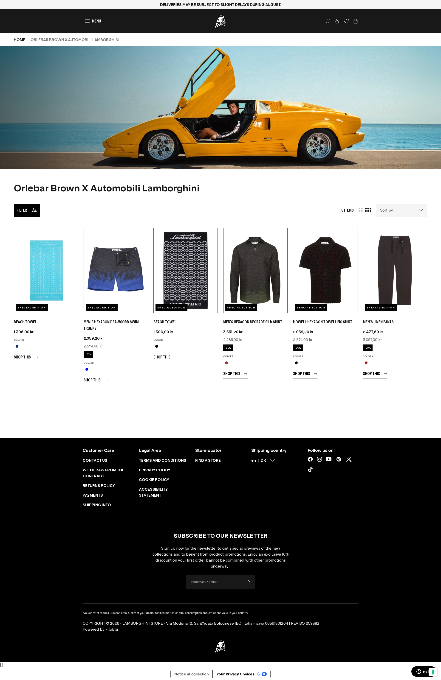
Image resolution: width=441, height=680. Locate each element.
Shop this (22, 357)
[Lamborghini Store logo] (220, 21)
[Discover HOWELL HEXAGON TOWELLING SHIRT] (325, 270)
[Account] (337, 21)
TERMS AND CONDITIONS (162, 460)
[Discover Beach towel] (46, 270)
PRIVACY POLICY (154, 470)
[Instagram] (319, 459)
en (253, 460)
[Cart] (355, 21)
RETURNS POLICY (99, 486)
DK (263, 460)
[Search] (328, 21)
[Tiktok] (311, 470)
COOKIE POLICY (154, 480)
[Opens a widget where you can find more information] (423, 672)
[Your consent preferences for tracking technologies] (433, 672)
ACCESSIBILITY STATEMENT (153, 492)
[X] (349, 459)
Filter (22, 210)
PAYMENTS (93, 495)
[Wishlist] (346, 21)
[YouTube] (328, 459)
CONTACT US (95, 460)
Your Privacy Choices (235, 674)
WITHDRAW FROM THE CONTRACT (103, 473)
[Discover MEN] (116, 270)
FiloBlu (111, 629)
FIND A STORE (208, 460)
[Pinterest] (338, 459)
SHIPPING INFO (97, 505)
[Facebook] (310, 459)
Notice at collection (191, 674)
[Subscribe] (248, 582)
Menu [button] (96, 21)
